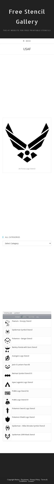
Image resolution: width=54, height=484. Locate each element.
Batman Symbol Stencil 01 (22, 373)
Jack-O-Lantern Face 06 (21, 364)
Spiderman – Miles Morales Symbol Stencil (28, 426)
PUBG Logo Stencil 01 (20, 399)
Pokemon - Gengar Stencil (22, 338)
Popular (8, 313)
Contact (31, 481)
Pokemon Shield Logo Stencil (23, 417)
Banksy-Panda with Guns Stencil (24, 347)
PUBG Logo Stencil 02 (20, 391)
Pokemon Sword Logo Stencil (23, 408)
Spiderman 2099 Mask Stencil (23, 434)
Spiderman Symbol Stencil (22, 330)
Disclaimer (25, 479)
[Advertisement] (27, 89)
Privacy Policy (35, 479)
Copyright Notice (13, 479)
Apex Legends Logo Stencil (22, 382)
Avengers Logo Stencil (20, 356)
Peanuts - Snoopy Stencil (21, 321)
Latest (17, 313)
